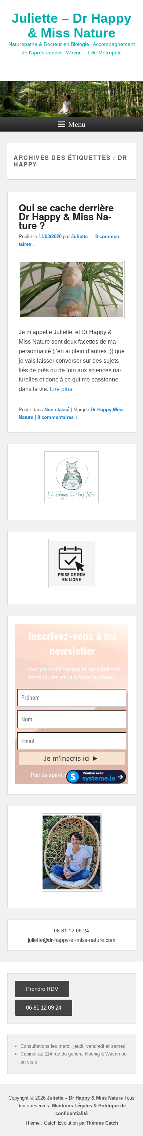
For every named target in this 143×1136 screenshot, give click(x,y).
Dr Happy (101, 409)
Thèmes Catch (102, 1123)
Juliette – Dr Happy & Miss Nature (71, 25)
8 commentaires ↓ (57, 417)
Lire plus (61, 389)
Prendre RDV (42, 989)
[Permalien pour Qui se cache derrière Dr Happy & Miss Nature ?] (72, 322)
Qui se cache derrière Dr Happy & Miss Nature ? (66, 216)
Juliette (79, 236)
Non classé (56, 409)
